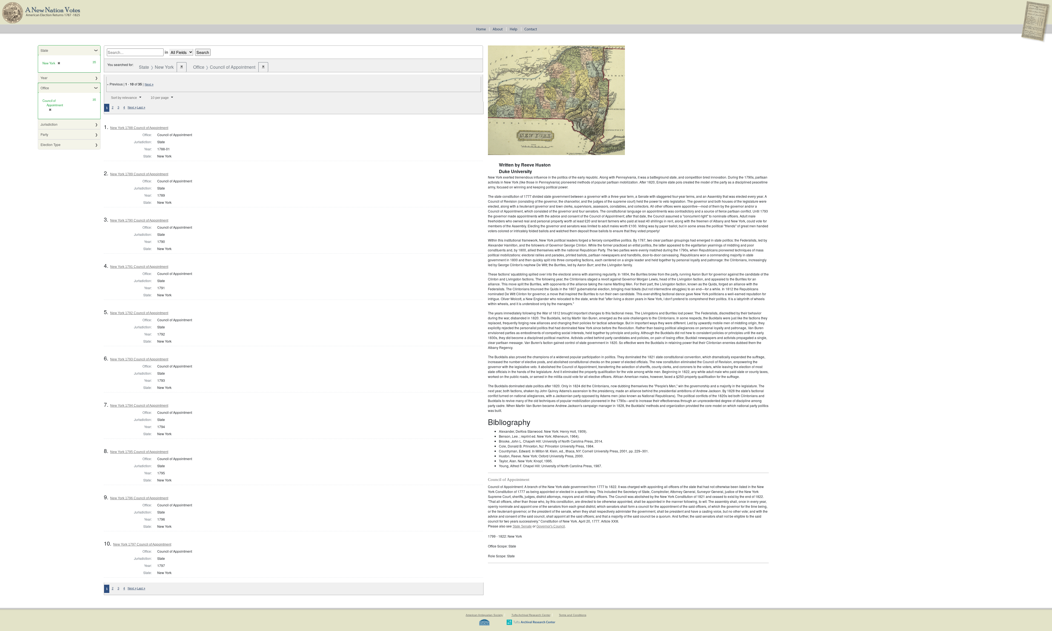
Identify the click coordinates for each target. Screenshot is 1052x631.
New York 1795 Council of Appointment (139, 452)
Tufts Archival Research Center (530, 614)
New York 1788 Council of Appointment (139, 128)
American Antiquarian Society (484, 614)
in (166, 52)
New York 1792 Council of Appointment (139, 313)
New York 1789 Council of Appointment (139, 174)
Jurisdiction (49, 124)
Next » (149, 84)
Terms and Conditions (572, 614)
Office (45, 87)
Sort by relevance (124, 98)
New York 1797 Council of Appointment (142, 544)
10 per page (160, 98)
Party (44, 134)
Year (44, 77)
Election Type (51, 144)
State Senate (522, 526)
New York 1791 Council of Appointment (139, 267)
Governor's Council (550, 526)
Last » (141, 107)
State (44, 50)
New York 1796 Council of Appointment (139, 498)
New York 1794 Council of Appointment (139, 406)
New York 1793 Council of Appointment (139, 359)
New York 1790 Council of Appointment (139, 220)
